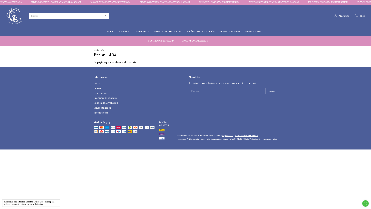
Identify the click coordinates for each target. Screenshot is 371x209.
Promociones (253, 31)
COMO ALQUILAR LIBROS (195, 41)
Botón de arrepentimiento (246, 136)
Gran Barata (142, 31)
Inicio (110, 31)
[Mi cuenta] (335, 16)
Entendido (39, 204)
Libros (123, 31)
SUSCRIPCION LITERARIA (161, 41)
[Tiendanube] (188, 140)
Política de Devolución (201, 31)
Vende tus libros (230, 31)
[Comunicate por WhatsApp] (365, 203)
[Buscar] (106, 16)
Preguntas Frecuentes (167, 31)
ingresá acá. (227, 136)
